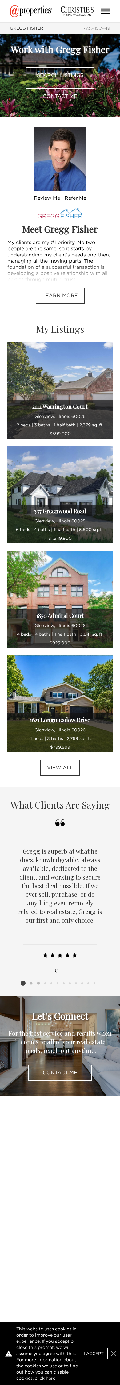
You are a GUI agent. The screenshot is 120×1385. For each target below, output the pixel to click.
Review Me (47, 198)
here (50, 1378)
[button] (113, 1353)
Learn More (60, 295)
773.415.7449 (96, 28)
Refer (75, 198)
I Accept (94, 1353)
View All (60, 768)
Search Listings (60, 75)
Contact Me (60, 96)
